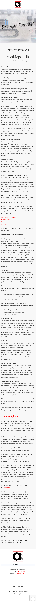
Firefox (3, 224)
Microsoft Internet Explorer (9, 217)
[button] (34, 4)
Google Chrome (6, 219)
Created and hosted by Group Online (18, 594)
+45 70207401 (20, 571)
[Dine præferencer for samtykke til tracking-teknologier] (33, 599)
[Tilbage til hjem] (18, 4)
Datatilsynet (6, 487)
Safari (3, 222)
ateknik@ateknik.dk (20, 573)
